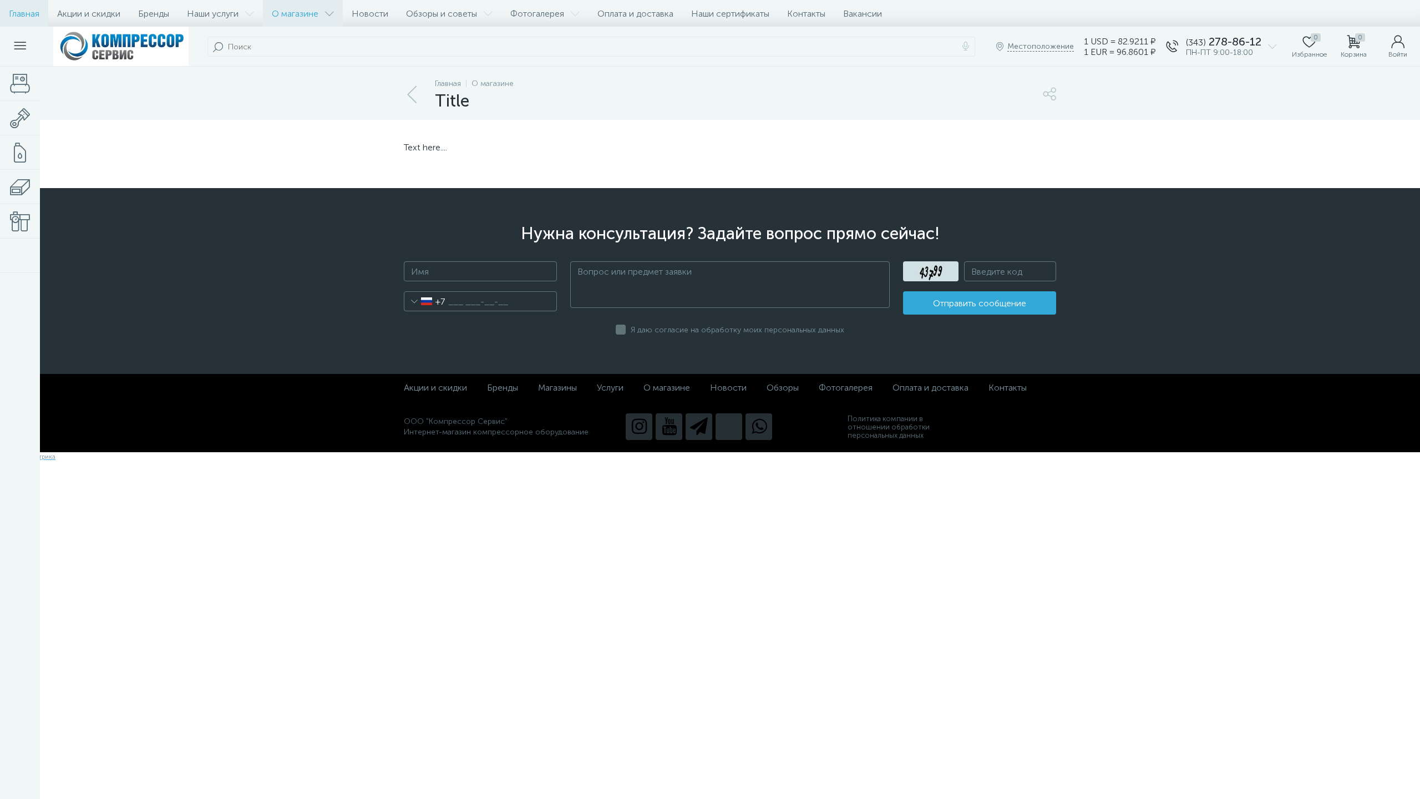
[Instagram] (639, 426)
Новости (370, 13)
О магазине (295, 13)
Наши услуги (213, 13)
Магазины (557, 387)
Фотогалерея (537, 13)
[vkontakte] (729, 426)
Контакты (806, 13)
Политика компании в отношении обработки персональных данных (889, 426)
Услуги (610, 387)
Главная (24, 13)
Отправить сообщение (979, 303)
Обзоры (783, 387)
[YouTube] (669, 426)
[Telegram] (699, 426)
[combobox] (424, 301)
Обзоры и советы (441, 13)
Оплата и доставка (635, 13)
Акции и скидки (88, 13)
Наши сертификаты (730, 13)
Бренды (153, 13)
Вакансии (862, 13)
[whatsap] (759, 426)
